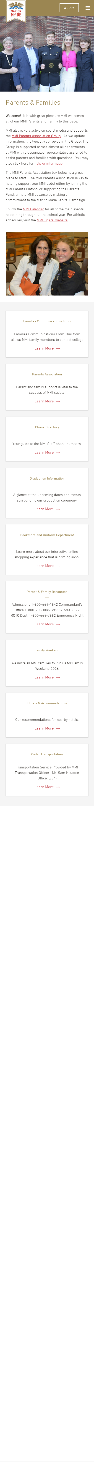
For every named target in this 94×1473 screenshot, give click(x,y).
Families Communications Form (47, 321)
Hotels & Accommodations (47, 703)
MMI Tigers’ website (52, 220)
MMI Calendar (33, 209)
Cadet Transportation (47, 754)
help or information (49, 163)
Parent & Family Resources (47, 592)
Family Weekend (47, 650)
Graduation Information (47, 478)
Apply (69, 8)
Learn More (44, 348)
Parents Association (47, 374)
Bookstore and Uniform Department (47, 535)
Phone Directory (47, 427)
